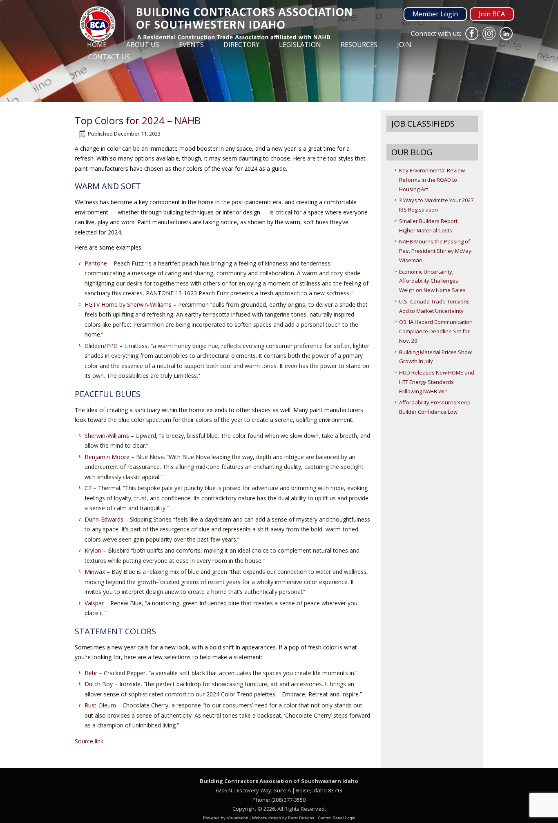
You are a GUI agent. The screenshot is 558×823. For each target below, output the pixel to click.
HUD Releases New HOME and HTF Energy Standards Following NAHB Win (436, 382)
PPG (112, 346)
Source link (89, 741)
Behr (91, 673)
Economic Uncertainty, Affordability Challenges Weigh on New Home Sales (432, 281)
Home (97, 44)
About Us (142, 44)
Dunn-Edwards (104, 519)
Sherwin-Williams (107, 435)
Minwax (95, 571)
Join (404, 44)
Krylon (93, 550)
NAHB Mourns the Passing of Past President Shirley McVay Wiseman (435, 251)
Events (191, 44)
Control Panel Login (336, 818)
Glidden (94, 346)
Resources (359, 44)
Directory (241, 44)
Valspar (94, 603)
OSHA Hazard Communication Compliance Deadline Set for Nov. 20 (436, 331)
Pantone (96, 263)
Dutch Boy (99, 684)
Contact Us (109, 56)
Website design (266, 818)
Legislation (300, 44)
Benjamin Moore (107, 457)
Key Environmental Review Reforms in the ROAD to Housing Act (432, 180)
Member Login (435, 13)
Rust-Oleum (100, 705)
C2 (88, 488)
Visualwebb (237, 818)
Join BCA (492, 13)
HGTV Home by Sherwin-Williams (128, 304)
